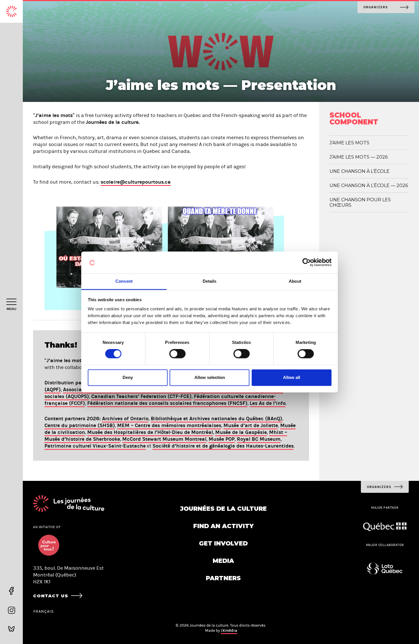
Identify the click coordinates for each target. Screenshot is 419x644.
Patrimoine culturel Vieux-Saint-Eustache (95, 446)
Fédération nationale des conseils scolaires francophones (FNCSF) (167, 403)
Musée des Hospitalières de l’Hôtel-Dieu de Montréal (150, 432)
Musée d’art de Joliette (250, 425)
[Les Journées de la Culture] (11, 11)
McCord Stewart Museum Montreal (164, 439)
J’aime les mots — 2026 (358, 157)
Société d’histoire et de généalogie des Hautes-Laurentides (223, 446)
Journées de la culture (223, 508)
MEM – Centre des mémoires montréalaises (169, 425)
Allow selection (209, 377)
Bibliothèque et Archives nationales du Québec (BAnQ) (216, 418)
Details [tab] (210, 281)
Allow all (291, 377)
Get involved (223, 543)
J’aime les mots (349, 142)
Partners (223, 578)
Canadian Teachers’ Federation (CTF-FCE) (141, 396)
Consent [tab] (124, 281)
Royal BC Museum (258, 439)
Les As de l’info (268, 403)
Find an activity (223, 526)
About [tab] (295, 281)
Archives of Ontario (125, 418)
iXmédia (229, 630)
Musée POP (222, 439)
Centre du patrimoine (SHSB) (79, 425)
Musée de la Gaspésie (241, 432)
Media (223, 560)
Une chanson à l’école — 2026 (368, 185)
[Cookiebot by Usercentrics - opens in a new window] (306, 262)
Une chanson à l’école (359, 171)
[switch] (177, 353)
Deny (128, 377)
